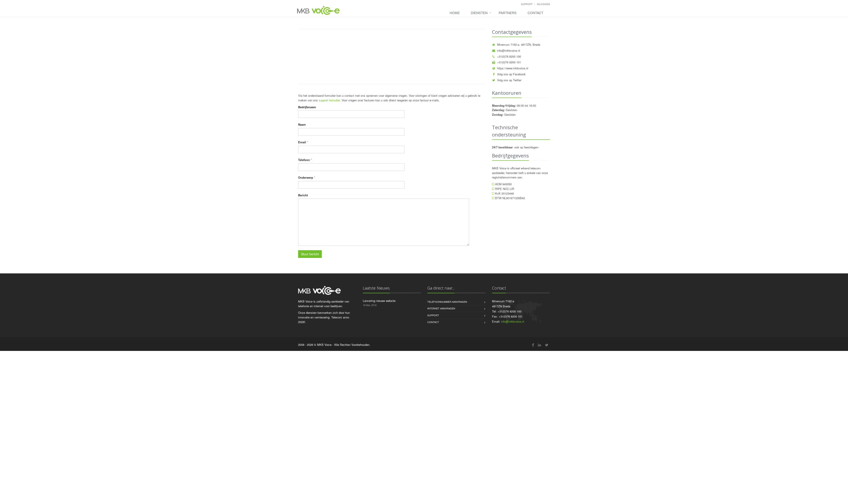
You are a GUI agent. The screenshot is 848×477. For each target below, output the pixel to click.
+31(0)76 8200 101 (509, 62)
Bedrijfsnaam (307, 107)
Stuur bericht (310, 254)
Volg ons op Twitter (509, 80)
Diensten (479, 12)
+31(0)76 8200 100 (509, 56)
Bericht (303, 195)
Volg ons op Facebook (511, 74)
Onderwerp (305, 177)
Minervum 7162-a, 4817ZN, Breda (518, 44)
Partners (508, 12)
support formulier (329, 100)
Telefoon (304, 160)
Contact (535, 12)
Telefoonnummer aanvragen (447, 301)
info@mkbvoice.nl (508, 50)
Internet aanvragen (441, 308)
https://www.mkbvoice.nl (512, 68)
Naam (302, 124)
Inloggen (543, 4)
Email (302, 142)
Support (527, 4)
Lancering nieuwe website (379, 301)
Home (455, 12)
